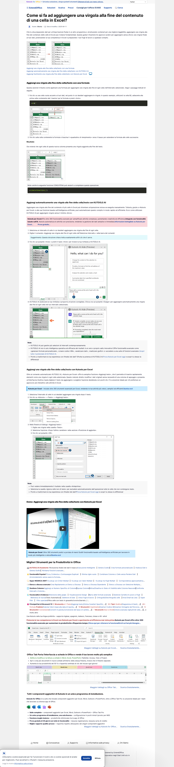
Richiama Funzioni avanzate (52, 571)
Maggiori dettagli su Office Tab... (103, 687)
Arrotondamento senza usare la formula (45, 577)
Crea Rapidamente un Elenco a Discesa (66, 585)
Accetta (86, 758)
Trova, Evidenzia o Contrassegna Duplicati (62, 574)
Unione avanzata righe (123, 610)
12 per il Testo (61, 604)
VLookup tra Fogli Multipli (105, 581)
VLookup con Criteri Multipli (58, 581)
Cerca (120, 8)
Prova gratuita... (44, 224)
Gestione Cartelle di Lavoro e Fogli (127, 595)
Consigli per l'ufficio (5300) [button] (89, 8)
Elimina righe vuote (89, 574)
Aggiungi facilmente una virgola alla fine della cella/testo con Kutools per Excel (57, 74)
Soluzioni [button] (51, 8)
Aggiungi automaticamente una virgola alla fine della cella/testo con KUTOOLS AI (58, 71)
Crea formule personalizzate (122, 568)
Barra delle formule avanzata (100, 595)
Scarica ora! (128, 389)
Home (35, 743)
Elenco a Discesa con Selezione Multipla (124, 585)
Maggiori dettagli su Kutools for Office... (100, 727)
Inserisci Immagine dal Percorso (127, 607)
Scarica (61, 8)
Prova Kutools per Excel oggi (114, 357)
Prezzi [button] (71, 8)
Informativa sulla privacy (98, 743)
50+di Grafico (114, 604)
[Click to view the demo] (89, 74)
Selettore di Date (68, 598)
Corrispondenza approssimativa (131, 581)
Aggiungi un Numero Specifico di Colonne (60, 588)
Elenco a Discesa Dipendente (95, 585)
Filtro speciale (42, 600)
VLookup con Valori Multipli (81, 581)
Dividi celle (136, 610)
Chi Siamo (124, 743)
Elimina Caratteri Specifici (93, 604)
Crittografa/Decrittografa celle (108, 598)
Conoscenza (54, 743)
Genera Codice (104, 568)
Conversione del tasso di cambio (76, 610)
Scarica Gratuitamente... (130, 648)
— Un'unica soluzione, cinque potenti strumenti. (65, 2)
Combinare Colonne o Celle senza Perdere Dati (117, 574)
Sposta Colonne (83, 588)
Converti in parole (56, 610)
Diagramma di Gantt (129, 604)
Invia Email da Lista (130, 598)
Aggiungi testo (77, 604)
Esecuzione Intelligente (86, 568)
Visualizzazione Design (78, 595)
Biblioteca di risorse (38, 598)
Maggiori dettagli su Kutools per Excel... (100, 648)
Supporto (108, 8)
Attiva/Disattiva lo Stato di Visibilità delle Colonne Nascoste (112, 588)
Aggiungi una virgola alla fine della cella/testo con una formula (50, 68)
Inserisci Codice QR (107, 607)
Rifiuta (97, 758)
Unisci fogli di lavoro (86, 598)
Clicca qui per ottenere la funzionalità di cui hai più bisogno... (114, 623)
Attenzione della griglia (57, 595)
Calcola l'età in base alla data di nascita (58, 607)
